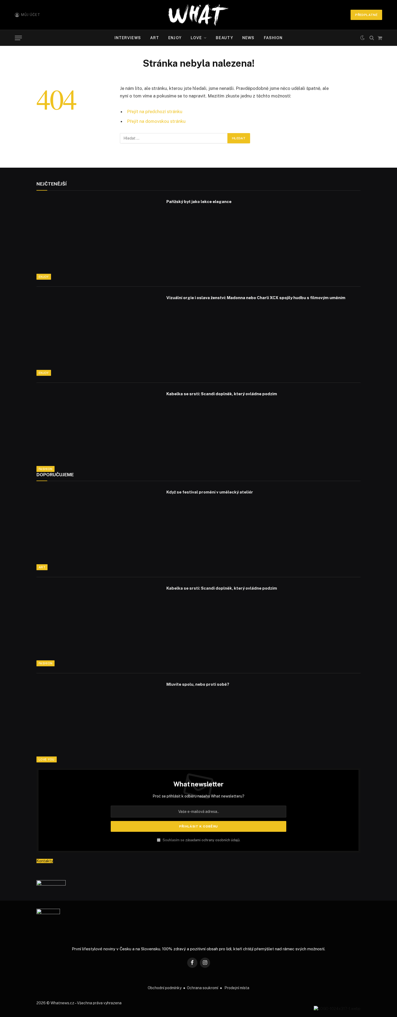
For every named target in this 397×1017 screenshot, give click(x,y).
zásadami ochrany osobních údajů (212, 840)
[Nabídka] (18, 38)
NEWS (248, 38)
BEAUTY (224, 38)
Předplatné (366, 15)
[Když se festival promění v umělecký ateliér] (98, 529)
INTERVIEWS (128, 38)
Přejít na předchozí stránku (154, 111)
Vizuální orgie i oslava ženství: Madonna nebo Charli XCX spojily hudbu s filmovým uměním (255, 297)
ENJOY (174, 38)
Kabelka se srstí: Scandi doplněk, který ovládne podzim (221, 393)
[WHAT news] (198, 15)
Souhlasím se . (201, 840)
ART (154, 38)
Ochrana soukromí (202, 988)
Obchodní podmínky (164, 988)
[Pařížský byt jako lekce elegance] (98, 239)
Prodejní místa (236, 988)
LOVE (196, 38)
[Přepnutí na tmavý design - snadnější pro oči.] (362, 37)
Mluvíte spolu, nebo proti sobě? (197, 684)
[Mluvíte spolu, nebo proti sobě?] (98, 721)
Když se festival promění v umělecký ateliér (209, 492)
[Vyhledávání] (371, 38)
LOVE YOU (47, 759)
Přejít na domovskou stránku (156, 121)
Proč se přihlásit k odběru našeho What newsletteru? (198, 796)
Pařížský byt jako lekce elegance (198, 201)
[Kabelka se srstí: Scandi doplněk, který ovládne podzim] (98, 431)
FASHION (273, 38)
